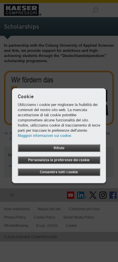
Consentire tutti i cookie (59, 172)
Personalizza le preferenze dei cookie (59, 160)
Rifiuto (59, 148)
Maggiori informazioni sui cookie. (45, 135)
